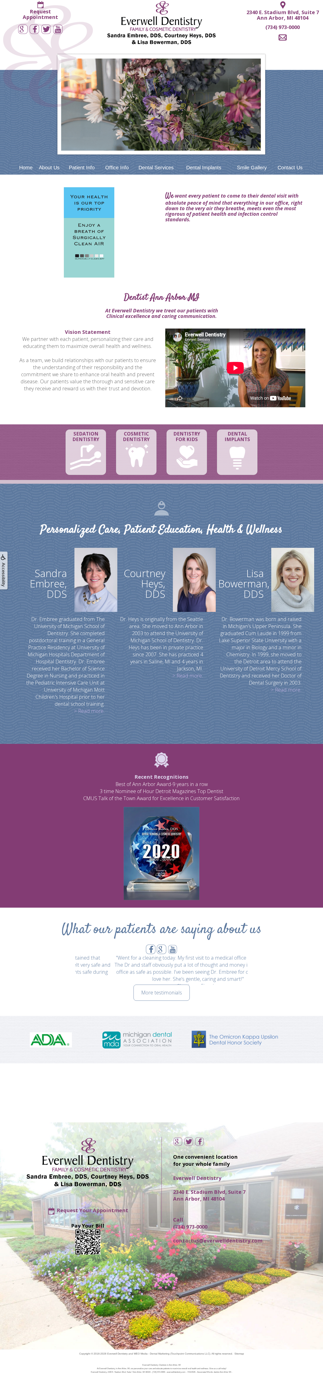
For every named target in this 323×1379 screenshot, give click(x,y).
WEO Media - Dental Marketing (152, 1353)
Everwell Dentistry (117, 1353)
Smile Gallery (252, 167)
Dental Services (156, 167)
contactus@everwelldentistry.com (217, 1240)
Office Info (117, 167)
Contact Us (290, 167)
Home (26, 167)
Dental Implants (203, 167)
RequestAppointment (40, 14)
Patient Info (82, 167)
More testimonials (161, 992)
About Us (49, 167)
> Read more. (89, 711)
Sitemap (239, 1353)
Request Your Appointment (92, 1210)
